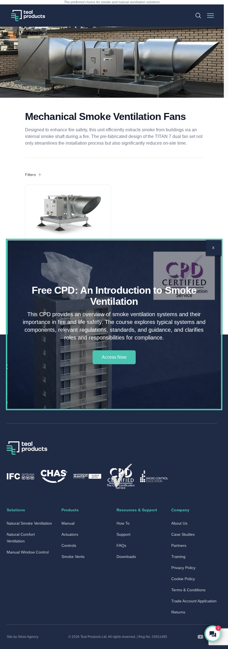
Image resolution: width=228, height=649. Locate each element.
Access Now (114, 357)
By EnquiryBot (204, 634)
